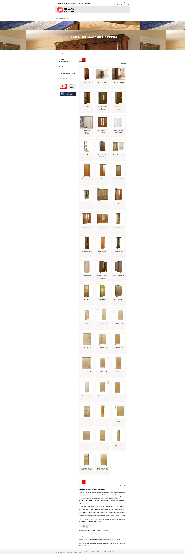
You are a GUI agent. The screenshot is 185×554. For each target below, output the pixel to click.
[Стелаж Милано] (86, 146)
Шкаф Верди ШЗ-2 (102, 179)
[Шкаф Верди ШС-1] (118, 218)
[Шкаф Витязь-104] (118, 315)
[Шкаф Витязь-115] (86, 411)
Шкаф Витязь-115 (86, 420)
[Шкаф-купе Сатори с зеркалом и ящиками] (102, 267)
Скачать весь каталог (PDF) (67, 73)
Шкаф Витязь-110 (118, 371)
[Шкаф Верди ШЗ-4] (86, 218)
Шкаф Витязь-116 (102, 420)
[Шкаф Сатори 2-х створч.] (86, 98)
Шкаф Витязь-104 (118, 323)
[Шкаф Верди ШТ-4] (102, 194)
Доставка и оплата (81, 9)
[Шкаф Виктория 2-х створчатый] (102, 74)
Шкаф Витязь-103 (102, 323)
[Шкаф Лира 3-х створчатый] (102, 146)
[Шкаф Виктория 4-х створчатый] (118, 74)
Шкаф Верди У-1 (86, 203)
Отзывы (93, 9)
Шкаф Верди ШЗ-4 (87, 227)
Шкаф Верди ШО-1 (118, 251)
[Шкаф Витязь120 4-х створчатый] (102, 122)
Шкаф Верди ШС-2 (118, 154)
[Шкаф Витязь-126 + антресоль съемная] (86, 459)
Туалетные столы (64, 75)
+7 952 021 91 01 (121, 4)
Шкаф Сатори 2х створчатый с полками (118, 108)
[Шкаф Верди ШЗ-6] (102, 218)
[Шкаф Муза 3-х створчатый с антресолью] (102, 98)
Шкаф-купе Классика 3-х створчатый (86, 132)
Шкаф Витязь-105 (86, 347)
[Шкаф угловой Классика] (86, 267)
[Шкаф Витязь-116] (102, 411)
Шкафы (61, 71)
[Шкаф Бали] (86, 74)
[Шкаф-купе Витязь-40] (86, 291)
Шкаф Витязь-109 (102, 371)
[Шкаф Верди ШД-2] (118, 170)
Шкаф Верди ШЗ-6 (102, 227)
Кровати (61, 59)
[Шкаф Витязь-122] (102, 435)
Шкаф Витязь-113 (102, 395)
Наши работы (112, 9)
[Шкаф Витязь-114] (118, 387)
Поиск (75, 54)
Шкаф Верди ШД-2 (118, 179)
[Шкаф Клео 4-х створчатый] (118, 122)
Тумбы (61, 66)
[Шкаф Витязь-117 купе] (118, 411)
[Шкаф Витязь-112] (86, 387)
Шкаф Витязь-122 (102, 444)
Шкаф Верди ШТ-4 (103, 203)
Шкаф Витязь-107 (118, 347)
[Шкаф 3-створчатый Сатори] (118, 267)
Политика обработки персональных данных (69, 552)
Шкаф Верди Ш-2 (86, 179)
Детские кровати (64, 61)
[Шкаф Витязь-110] (118, 363)
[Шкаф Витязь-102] (86, 315)
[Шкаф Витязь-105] (86, 339)
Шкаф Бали (87, 82)
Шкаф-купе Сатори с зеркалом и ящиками (102, 277)
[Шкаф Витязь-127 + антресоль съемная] (102, 459)
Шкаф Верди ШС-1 (119, 227)
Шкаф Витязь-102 (86, 323)
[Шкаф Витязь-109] (102, 363)
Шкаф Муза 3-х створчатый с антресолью (102, 108)
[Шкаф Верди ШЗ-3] (118, 194)
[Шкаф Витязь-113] (102, 387)
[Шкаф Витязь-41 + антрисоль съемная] (102, 291)
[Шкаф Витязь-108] (86, 363)
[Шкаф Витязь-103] (102, 315)
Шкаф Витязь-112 (86, 395)
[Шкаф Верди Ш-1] (102, 242)
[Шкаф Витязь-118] (86, 435)
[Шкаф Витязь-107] (118, 339)
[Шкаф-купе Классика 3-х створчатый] (86, 122)
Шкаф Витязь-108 (86, 371)
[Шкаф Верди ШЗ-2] (102, 170)
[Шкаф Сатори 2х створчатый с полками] (118, 98)
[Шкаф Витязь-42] (118, 291)
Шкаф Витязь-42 (118, 299)
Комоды (61, 68)
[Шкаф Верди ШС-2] (118, 146)
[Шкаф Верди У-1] (86, 194)
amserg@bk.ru (109, 551)
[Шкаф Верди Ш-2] (86, 170)
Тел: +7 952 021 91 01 (92, 551)
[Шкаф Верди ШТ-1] (86, 242)
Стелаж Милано (86, 154)
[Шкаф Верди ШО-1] (118, 242)
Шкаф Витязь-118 (86, 444)
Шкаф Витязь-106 (102, 347)
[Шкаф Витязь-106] (102, 339)
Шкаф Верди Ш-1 (102, 251)
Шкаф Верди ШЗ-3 (118, 203)
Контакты (102, 9)
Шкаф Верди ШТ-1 (87, 251)
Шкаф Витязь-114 (118, 395)
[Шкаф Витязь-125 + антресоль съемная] (118, 435)
